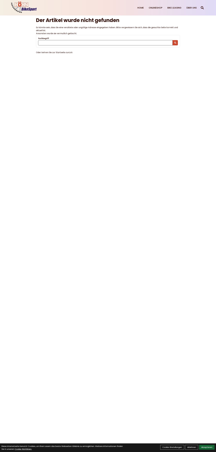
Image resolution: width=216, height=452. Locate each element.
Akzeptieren (206, 447)
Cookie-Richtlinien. (23, 449)
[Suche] (202, 8)
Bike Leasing (174, 7)
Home (140, 7)
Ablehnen (191, 447)
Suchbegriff (43, 38)
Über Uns (191, 7)
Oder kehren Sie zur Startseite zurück (54, 52)
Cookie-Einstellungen (172, 447)
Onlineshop (155, 7)
